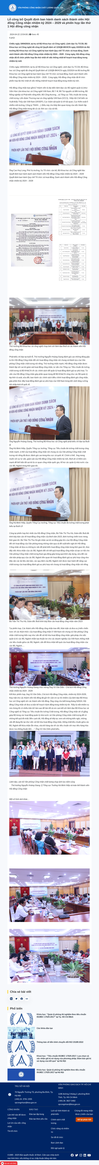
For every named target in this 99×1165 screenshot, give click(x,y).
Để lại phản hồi (84, 1120)
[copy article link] (27, 998)
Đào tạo (33, 1109)
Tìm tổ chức (12, 1131)
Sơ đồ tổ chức (57, 1137)
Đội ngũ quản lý (57, 1148)
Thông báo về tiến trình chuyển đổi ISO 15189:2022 (60, 1042)
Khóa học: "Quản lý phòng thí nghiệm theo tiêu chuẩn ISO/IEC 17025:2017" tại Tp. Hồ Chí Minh (61, 1015)
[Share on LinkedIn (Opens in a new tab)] (11, 998)
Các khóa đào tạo (45, 1028)
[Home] (12, 7)
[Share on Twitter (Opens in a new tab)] (16, 998)
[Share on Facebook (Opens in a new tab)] (21, 998)
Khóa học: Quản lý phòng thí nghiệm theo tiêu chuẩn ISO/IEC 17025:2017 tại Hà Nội (61, 1071)
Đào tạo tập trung (36, 1114)
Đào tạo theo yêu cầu (38, 1119)
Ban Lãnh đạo (57, 1143)
